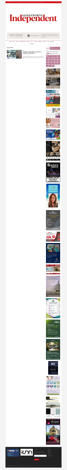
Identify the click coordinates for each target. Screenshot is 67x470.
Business (28, 41)
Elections (44, 41)
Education (52, 41)
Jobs (48, 41)
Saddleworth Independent (10, 465)
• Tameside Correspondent (40, 2)
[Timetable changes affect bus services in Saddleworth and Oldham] (14, 54)
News (11, 41)
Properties (40, 41)
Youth (32, 41)
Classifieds (32, 43)
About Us (49, 449)
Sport (14, 41)
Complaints (49, 451)
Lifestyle (17, 41)
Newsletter (49, 452)
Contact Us (49, 450)
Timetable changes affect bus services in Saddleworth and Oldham (32, 52)
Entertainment (22, 41)
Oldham (35, 41)
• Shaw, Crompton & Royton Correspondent (30, 2)
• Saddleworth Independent (20, 2)
